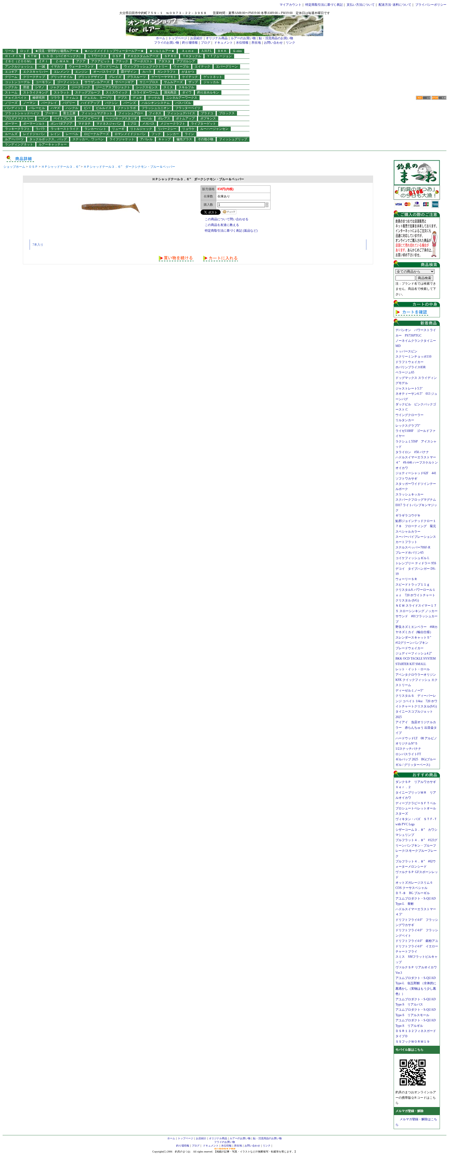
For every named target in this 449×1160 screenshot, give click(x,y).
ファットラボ (126, 108)
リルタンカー (404, 420)
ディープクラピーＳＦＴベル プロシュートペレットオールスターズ (417, 808)
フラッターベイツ (187, 108)
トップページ (177, 38)
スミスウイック (117, 92)
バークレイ (49, 103)
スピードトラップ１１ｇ (414, 584)
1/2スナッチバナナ (408, 748)
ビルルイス (103, 108)
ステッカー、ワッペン (88, 139)
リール (9, 51)
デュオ (137, 97)
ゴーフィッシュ (68, 82)
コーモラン (43, 82)
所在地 (256, 42)
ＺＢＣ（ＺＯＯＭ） (19, 61)
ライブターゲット (203, 123)
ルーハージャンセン (214, 129)
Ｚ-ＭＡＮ (63, 61)
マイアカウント (290, 4)
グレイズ (115, 77)
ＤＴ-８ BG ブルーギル (412, 893)
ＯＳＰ (117, 56)
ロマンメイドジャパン (130, 134)
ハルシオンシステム (156, 103)
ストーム (11, 92)
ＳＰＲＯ (170, 56)
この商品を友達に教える (222, 225)
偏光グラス (184, 139)
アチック (122, 61)
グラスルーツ (136, 77)
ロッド (24, 51)
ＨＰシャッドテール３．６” (60, 167)
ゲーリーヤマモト (163, 77)
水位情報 (242, 42)
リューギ (118, 129)
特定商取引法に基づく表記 (324, 4)
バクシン (111, 103)
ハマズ (55, 108)
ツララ (55, 97)
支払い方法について (361, 4)
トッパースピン (406, 351)
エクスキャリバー (35, 71)
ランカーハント (95, 129)
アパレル (146, 139)
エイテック (202, 66)
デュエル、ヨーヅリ (98, 97)
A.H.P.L (206, 51)
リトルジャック (141, 129)
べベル (147, 118)
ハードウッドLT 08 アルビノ (416, 738)
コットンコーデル (17, 82)
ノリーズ (11, 103)
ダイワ (187, 92)
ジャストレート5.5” (408, 388)
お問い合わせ (273, 42)
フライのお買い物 (166, 42)
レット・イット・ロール (412, 669)
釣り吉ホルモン (208, 92)
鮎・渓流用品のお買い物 (276, 38)
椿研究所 (38, 97)
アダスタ (164, 61)
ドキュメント (223, 42)
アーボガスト (143, 61)
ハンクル (72, 108)
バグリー (69, 103)
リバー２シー (167, 129)
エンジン (81, 71)
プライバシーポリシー (430, 4)
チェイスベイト (16, 97)
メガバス (148, 123)
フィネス (155, 113)
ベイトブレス (63, 118)
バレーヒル (37, 108)
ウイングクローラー (409, 415)
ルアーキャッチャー (53, 144)
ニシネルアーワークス (181, 97)
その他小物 (205, 139)
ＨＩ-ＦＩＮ (13, 56)
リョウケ (188, 129)
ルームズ (11, 134)
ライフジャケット (121, 139)
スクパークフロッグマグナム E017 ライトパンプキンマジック (417, 505)
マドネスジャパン (108, 123)
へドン (43, 118)
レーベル (72, 134)
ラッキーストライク (65, 129)
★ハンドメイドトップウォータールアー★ (114, 51)
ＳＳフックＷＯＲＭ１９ (412, 1041)
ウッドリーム (109, 66)
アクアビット (100, 61)
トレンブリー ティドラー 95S (415, 563)
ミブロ (131, 123)
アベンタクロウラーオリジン (417, 674)
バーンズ (129, 103)
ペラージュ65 (404, 372)
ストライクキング (35, 92)
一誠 (42, 66)
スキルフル (186, 87)
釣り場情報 (190, 42)
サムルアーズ (173, 82)
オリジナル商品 (217, 38)
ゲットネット (212, 77)
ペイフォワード (89, 118)
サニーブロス (149, 82)
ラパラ (40, 129)
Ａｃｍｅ (189, 51)
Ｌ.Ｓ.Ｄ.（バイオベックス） (62, 56)
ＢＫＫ (222, 51)
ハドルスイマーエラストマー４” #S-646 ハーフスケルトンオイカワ (416, 462)
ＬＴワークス (97, 56)
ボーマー (11, 123)
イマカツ (57, 66)
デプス (122, 97)
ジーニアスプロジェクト (113, 87)
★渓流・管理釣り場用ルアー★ (57, 51)
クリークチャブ (34, 77)
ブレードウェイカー (409, 648)
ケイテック (190, 77)
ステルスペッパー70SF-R (412, 547)
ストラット (61, 92)
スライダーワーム (145, 92)
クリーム (11, 77)
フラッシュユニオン (156, 108)
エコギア (11, 71)
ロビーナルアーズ (96, 134)
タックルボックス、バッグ (48, 139)
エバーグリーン (227, 66)
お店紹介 (196, 38)
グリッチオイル (61, 77)
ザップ (193, 82)
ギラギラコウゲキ (409, 515)
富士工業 (69, 113)
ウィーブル (181, 66)
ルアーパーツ (14, 139)
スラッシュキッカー (409, 494)
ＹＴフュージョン (219, 56)
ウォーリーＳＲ (407, 579)
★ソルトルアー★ (161, 51)
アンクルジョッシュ (19, 66)
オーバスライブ (104, 71)
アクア (80, 61)
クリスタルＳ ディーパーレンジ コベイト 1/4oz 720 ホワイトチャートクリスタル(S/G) (416, 701)
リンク (290, 42)
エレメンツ (61, 71)
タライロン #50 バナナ (412, 452)
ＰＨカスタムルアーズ (143, 56)
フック (156, 134)
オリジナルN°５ (406, 743)
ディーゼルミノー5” (410, 690)
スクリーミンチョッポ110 (413, 356)
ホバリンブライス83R (410, 367)
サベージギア (124, 82)
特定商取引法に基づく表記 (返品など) (231, 230)
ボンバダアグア (61, 123)
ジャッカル (211, 82)
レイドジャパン (34, 134)
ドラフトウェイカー (409, 362)
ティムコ (72, 97)
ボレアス (164, 118)
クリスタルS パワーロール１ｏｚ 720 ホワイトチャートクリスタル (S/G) (415, 595)
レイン (55, 134)
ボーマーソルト (34, 123)
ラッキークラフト (17, 129)
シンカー (173, 134)
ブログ (205, 42)
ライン (189, 134)
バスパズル (183, 103)
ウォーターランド (81, 66)
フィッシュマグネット (97, 113)
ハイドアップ (90, 103)
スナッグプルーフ (87, 92)
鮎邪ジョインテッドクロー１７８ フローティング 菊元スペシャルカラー (415, 526)
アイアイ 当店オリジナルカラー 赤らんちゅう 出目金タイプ (416, 727)
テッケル (154, 97)
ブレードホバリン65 (409, 552)
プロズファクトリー (19, 118)
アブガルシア (185, 61)
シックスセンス (147, 87)
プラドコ (207, 113)
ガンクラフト (166, 71)
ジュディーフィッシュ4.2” (413, 653)
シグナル (11, 87)
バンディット (14, 108)
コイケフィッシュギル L (412, 558)
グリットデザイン (90, 77)
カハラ (146, 71)
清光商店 (170, 92)
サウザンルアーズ (96, 82)
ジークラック (80, 87)
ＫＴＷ (32, 56)
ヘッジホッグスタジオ (121, 118)
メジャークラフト (172, 123)
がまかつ (188, 71)
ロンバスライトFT (408, 754)
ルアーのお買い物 (243, 38)
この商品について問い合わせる (226, 219)
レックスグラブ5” (409, 425)
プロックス (227, 113)
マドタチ (84, 123)
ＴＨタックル (191, 56)
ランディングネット (19, 144)
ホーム (160, 38)
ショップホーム (14, 167)
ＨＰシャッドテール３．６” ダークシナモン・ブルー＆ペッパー (129, 167)
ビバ (87, 108)
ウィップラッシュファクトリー (146, 66)
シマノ (39, 87)
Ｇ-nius (237, 51)
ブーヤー (51, 113)
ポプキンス (208, 118)
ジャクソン (58, 87)
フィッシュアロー (130, 113)
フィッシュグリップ (233, 139)
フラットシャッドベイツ (22, 113)
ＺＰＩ (43, 61)
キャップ (164, 139)
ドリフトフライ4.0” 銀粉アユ (416, 941)
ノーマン (29, 103)
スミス (168, 87)
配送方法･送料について (395, 4)
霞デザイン (128, 71)
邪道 (26, 87)
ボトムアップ (185, 118)
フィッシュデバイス (181, 113)
